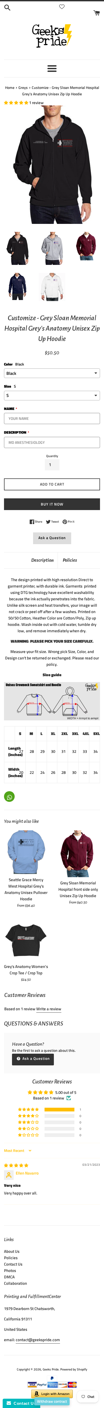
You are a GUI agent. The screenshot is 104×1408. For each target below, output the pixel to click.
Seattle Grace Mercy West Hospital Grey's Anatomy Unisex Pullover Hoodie (26, 889)
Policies (70, 560)
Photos (10, 1270)
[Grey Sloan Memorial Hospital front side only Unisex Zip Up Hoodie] (78, 853)
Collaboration (15, 1283)
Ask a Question (52, 537)
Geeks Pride (51, 1369)
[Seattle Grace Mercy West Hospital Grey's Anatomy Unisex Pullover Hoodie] (26, 852)
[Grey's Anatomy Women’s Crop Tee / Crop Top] (26, 939)
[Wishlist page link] (62, 6)
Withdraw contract (52, 1401)
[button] (16, 103)
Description (42, 560)
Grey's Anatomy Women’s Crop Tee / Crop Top (26, 969)
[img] (16, 1165)
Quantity (52, 455)
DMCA (9, 1277)
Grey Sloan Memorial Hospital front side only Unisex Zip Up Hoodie (78, 889)
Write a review (48, 1009)
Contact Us (13, 1264)
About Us (11, 1251)
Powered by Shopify (73, 1369)
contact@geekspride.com (38, 1340)
